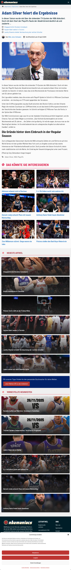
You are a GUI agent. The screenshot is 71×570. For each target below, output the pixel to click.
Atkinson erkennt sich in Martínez (14, 191)
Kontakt (58, 531)
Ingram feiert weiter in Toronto (14, 30)
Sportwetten (59, 528)
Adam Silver (9, 157)
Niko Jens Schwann (14, 37)
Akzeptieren (35, 552)
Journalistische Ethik (43, 530)
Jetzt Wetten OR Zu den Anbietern (16, 384)
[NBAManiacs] (9, 2)
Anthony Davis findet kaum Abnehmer (50, 215)
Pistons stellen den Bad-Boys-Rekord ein (51, 241)
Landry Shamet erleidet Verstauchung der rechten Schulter (23, 32)
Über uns (58, 525)
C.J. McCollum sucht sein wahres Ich (50, 191)
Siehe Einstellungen (35, 563)
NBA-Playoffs (18, 157)
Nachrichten (8, 6)
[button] (68, 535)
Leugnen (35, 558)
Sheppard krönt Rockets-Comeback (15, 27)
